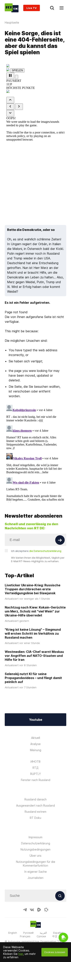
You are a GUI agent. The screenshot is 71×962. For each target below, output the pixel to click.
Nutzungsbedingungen (35, 849)
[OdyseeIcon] (46, 910)
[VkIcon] (32, 910)
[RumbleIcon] (39, 910)
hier (20, 953)
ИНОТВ (35, 761)
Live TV (31, 8)
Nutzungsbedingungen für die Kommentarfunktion (35, 863)
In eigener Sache (35, 871)
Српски (41, 936)
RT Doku (35, 817)
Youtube (35, 720)
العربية (43, 932)
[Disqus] (35, 452)
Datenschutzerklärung (35, 843)
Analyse (35, 744)
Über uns (35, 855)
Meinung (35, 750)
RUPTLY (35, 773)
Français (25, 936)
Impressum (35, 837)
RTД (35, 767)
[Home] (12, 7)
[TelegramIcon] (25, 910)
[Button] (60, 540)
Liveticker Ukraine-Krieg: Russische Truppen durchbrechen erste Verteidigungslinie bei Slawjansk (32, 589)
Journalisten (35, 877)
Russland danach (35, 799)
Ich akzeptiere (36, 550)
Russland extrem (35, 811)
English (12, 932)
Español (58, 932)
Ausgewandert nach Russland (35, 805)
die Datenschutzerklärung (45, 550)
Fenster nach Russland (35, 780)
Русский (28, 932)
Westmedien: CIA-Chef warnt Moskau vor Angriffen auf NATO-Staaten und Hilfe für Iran (34, 656)
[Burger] (61, 8)
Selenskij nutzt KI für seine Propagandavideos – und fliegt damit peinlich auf (33, 678)
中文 (54, 936)
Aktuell (35, 737)
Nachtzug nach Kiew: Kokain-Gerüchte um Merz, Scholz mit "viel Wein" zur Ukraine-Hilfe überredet (35, 611)
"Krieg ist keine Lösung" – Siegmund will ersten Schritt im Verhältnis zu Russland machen (33, 633)
